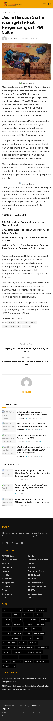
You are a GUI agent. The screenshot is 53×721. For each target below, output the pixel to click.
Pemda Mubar (41, 661)
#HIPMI (12, 322)
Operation (7, 594)
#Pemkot (15, 638)
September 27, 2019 (22, 479)
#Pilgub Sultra (9, 643)
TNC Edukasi (34, 575)
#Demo (6, 615)
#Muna (6, 633)
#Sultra (26, 326)
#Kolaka (6, 624)
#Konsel (40, 624)
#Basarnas (28, 610)
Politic (31, 563)
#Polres (33, 643)
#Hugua (6, 619)
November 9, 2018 (29, 38)
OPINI (4, 597)
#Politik (22, 643)
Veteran (32, 597)
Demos (34, 705)
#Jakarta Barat (31, 619)
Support (5, 709)
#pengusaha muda (26, 322)
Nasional (6, 586)
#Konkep (29, 624)
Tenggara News (14, 713)
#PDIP (5, 638)
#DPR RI (16, 615)
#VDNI (6, 661)
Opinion (31, 556)
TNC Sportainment (37, 586)
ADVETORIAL (8, 556)
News (4, 590)
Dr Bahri (28, 661)
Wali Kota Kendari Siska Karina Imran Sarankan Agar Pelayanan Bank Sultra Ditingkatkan (34, 450)
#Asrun (18, 610)
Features (23, 705)
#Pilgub (38, 638)
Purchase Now (8, 705)
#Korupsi (17, 629)
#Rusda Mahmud (26, 647)
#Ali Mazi (7, 610)
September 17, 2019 (22, 505)
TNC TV (31, 590)
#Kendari (45, 619)
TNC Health (33, 579)
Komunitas (7, 579)
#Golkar (38, 615)
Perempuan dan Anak (38, 560)
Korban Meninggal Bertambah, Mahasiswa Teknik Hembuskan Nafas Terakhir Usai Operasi (32, 473)
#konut (6, 629)
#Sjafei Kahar (42, 647)
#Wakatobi (16, 661)
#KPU (27, 629)
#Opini (27, 633)
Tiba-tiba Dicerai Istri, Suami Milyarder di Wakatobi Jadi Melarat (32, 500)
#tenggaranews (10, 657)
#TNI (44, 657)
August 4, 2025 (33, 430)
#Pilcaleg (27, 638)
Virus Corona (9, 666)
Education (7, 567)
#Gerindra (27, 615)
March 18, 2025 (33, 456)
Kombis (12, 12)
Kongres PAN (8, 582)
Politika (31, 567)
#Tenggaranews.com (30, 657)
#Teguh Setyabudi (34, 652)
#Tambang (17, 652)
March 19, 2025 (33, 442)
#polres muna (9, 647)
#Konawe (18, 624)
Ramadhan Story (36, 571)
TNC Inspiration (35, 582)
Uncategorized (35, 594)
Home (4, 12)
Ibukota (6, 571)
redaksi (13, 38)
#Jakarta (17, 619)
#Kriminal (37, 629)
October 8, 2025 (33, 418)
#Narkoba (17, 633)
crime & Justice (9, 560)
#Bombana (41, 610)
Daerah (5, 563)
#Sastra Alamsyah (11, 326)
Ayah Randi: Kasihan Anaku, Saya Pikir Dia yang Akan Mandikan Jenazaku (31, 487)
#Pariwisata (39, 633)
